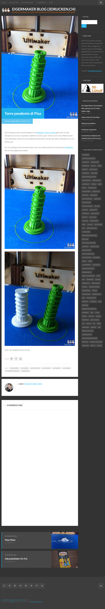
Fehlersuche (86, 202)
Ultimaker (66, 368)
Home (4, 2)
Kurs (98, 275)
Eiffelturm (98, 224)
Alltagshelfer (86, 334)
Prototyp (85, 341)
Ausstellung (95, 246)
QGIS (99, 301)
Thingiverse (14, 368)
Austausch (85, 213)
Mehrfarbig (86, 290)
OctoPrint (69, 147)
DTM (83, 279)
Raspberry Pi (96, 294)
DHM (91, 312)
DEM (83, 297)
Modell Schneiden (96, 341)
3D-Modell (24, 368)
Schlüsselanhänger (88, 242)
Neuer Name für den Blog (90, 117)
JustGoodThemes (36, 602)
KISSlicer (85, 220)
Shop (51, 2)
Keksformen (94, 220)
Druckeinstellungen (89, 176)
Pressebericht (86, 272)
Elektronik (96, 264)
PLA (94, 323)
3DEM (98, 323)
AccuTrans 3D (86, 257)
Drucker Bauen (87, 206)
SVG (99, 327)
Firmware (85, 327)
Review (97, 279)
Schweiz (93, 327)
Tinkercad (85, 173)
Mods (99, 165)
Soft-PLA (91, 316)
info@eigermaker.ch (95, 71)
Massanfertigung (88, 268)
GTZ (83, 323)
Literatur (93, 301)
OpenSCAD (85, 312)
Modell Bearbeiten (88, 275)
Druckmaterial (87, 198)
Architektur (35, 368)
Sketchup (85, 195)
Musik (97, 312)
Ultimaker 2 (93, 169)
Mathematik (92, 187)
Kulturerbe (46, 368)
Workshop (93, 195)
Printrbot (85, 319)
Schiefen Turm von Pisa (46, 132)
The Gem (97, 206)
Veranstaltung (92, 228)
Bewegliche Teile (87, 330)
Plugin (88, 323)
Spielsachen (95, 213)
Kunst (84, 261)
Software (94, 173)
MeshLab (85, 305)
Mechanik (85, 345)
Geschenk (97, 198)
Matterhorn (86, 294)
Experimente (96, 283)
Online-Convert (94, 286)
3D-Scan (89, 224)
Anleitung (92, 217)
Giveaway (85, 246)
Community (93, 209)
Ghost (13, 602)
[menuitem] (4, 2)
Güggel (93, 184)
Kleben (94, 290)
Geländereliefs (27, 2)
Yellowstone (86, 264)
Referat (84, 217)
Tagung (84, 286)
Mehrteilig (96, 191)
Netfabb (85, 209)
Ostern (98, 316)
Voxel (90, 261)
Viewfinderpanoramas (89, 338)
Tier (83, 228)
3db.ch (93, 345)
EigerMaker (41, 2)
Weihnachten (91, 297)
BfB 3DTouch (86, 180)
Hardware (85, 165)
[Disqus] (40, 439)
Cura (99, 184)
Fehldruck (25, 371)
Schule (93, 165)
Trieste (84, 316)
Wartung (85, 239)
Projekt (84, 169)
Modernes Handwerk (88, 129)
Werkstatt (90, 279)
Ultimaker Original (12, 371)
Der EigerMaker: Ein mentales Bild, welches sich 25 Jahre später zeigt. (91, 108)
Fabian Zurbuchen (12, 121)
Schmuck (85, 301)
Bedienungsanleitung (89, 235)
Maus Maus (10, 540)
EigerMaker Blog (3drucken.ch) (43, 9)
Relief (84, 187)
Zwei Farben (95, 319)
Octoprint (56, 368)
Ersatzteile (86, 283)
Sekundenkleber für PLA (16, 558)
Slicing (99, 345)
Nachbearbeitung (88, 253)
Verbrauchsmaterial (89, 308)
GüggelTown (86, 191)
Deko (83, 224)
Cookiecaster (86, 250)
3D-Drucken (13, 2)
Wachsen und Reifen (88, 123)
